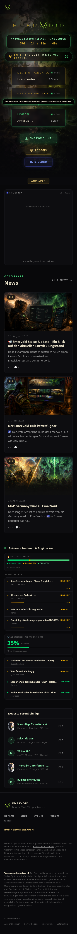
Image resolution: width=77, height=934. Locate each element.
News (8, 820)
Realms (9, 815)
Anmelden (38, 180)
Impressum (47, 923)
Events (39, 815)
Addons (41, 150)
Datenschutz (62, 923)
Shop (24, 815)
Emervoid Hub (41, 138)
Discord (40, 161)
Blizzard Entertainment (43, 846)
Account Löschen (12, 923)
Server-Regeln (31, 923)
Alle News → (62, 280)
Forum (54, 815)
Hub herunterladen (19, 829)
